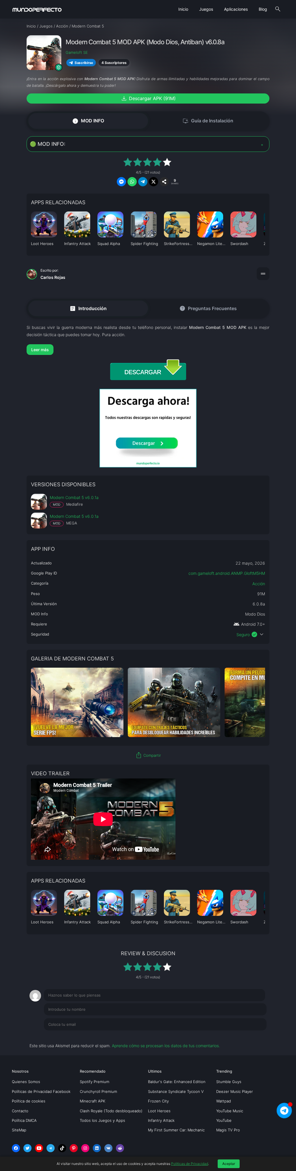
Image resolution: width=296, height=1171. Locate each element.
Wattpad (223, 1101)
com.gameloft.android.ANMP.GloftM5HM (226, 573)
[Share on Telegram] (142, 181)
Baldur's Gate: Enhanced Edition (177, 1081)
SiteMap (19, 1130)
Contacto (20, 1111)
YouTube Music (229, 1111)
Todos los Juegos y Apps (102, 1120)
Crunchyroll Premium (98, 1091)
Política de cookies (28, 1101)
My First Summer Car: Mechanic (176, 1130)
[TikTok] (62, 1148)
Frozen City (158, 1101)
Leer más (40, 349)
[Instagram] (85, 1148)
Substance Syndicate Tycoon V (176, 1091)
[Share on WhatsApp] (132, 181)
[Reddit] (120, 1148)
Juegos (206, 9)
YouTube (224, 1120)
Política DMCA (24, 1120)
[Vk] (108, 1148)
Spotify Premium (94, 1081)
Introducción (88, 308)
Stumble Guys (228, 1081)
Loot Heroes (159, 1111)
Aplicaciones (236, 9)
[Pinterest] (74, 1148)
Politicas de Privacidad (189, 1163)
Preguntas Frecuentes (208, 308)
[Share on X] (153, 181)
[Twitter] (27, 1148)
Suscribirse (84, 62)
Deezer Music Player (234, 1091)
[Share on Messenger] (121, 181)
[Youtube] (39, 1148)
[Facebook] (16, 1148)
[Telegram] (51, 1148)
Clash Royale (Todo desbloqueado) (111, 1111)
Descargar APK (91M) (148, 98)
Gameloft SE (77, 52)
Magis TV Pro (228, 1130)
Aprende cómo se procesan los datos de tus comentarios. (166, 1045)
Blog (263, 9)
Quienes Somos (26, 1081)
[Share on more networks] (164, 181)
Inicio (183, 9)
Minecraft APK (92, 1101)
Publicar (252, 1036)
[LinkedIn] (97, 1148)
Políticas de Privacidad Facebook (41, 1091)
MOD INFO (88, 121)
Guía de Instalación (207, 121)
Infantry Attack (161, 1120)
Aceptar (228, 1163)
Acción (258, 583)
